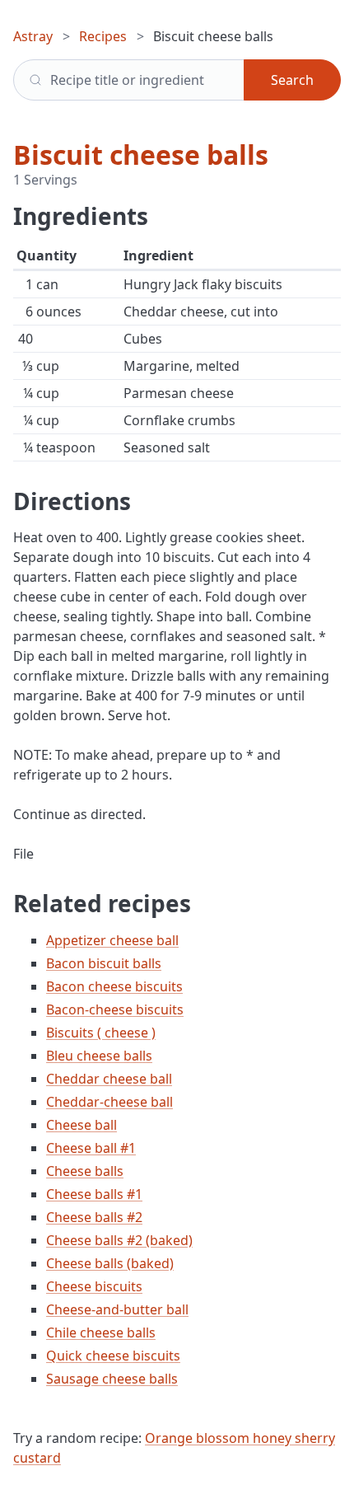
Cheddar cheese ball (109, 1079)
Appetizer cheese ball (112, 940)
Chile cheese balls (101, 1332)
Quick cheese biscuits (113, 1355)
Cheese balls (84, 1171)
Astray (33, 36)
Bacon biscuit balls (103, 963)
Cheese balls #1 (94, 1194)
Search (292, 80)
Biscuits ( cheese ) (101, 1032)
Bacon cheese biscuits (114, 986)
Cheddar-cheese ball (109, 1102)
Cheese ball (81, 1125)
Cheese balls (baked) (110, 1263)
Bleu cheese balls (99, 1056)
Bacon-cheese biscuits (115, 1009)
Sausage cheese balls (112, 1379)
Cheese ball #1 (91, 1148)
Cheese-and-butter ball (117, 1309)
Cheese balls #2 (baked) (119, 1240)
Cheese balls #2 (94, 1217)
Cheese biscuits (94, 1286)
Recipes (103, 36)
